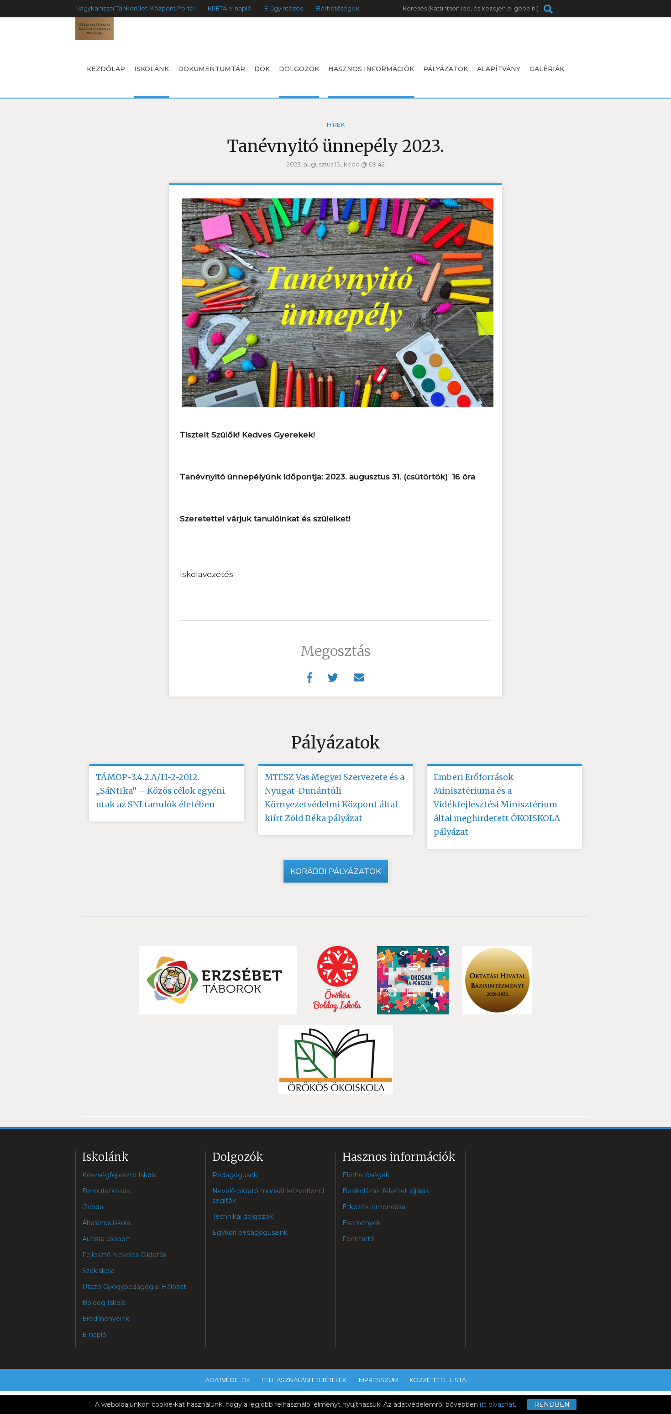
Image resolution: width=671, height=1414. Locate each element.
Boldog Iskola (104, 1303)
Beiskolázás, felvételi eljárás (385, 1191)
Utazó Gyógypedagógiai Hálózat (134, 1287)
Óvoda (92, 1207)
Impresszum (377, 1379)
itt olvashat (497, 1404)
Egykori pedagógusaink (250, 1232)
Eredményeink (105, 1319)
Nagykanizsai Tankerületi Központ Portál (135, 8)
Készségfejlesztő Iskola (119, 1175)
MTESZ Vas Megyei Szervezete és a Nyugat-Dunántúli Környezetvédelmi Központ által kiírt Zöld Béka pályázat (334, 797)
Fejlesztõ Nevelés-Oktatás (124, 1255)
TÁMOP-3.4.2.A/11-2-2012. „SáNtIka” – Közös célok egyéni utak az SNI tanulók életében (160, 791)
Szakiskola (98, 1271)
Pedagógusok (234, 1175)
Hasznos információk (371, 69)
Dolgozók (299, 69)
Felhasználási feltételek (304, 1379)
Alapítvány (498, 69)
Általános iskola (106, 1223)
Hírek (336, 124)
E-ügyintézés (283, 8)
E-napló (94, 1335)
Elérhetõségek (365, 1175)
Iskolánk (151, 69)
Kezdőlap (106, 69)
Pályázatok (445, 69)
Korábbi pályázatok (335, 871)
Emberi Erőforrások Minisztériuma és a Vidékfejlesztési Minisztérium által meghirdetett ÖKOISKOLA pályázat (497, 804)
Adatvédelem (228, 1379)
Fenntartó (358, 1239)
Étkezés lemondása (373, 1207)
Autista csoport (106, 1239)
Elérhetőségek (337, 8)
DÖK (262, 69)
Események (361, 1223)
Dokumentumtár (211, 69)
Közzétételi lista (437, 1379)
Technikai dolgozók (242, 1216)
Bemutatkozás (106, 1191)
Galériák (546, 69)
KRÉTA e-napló (230, 8)
